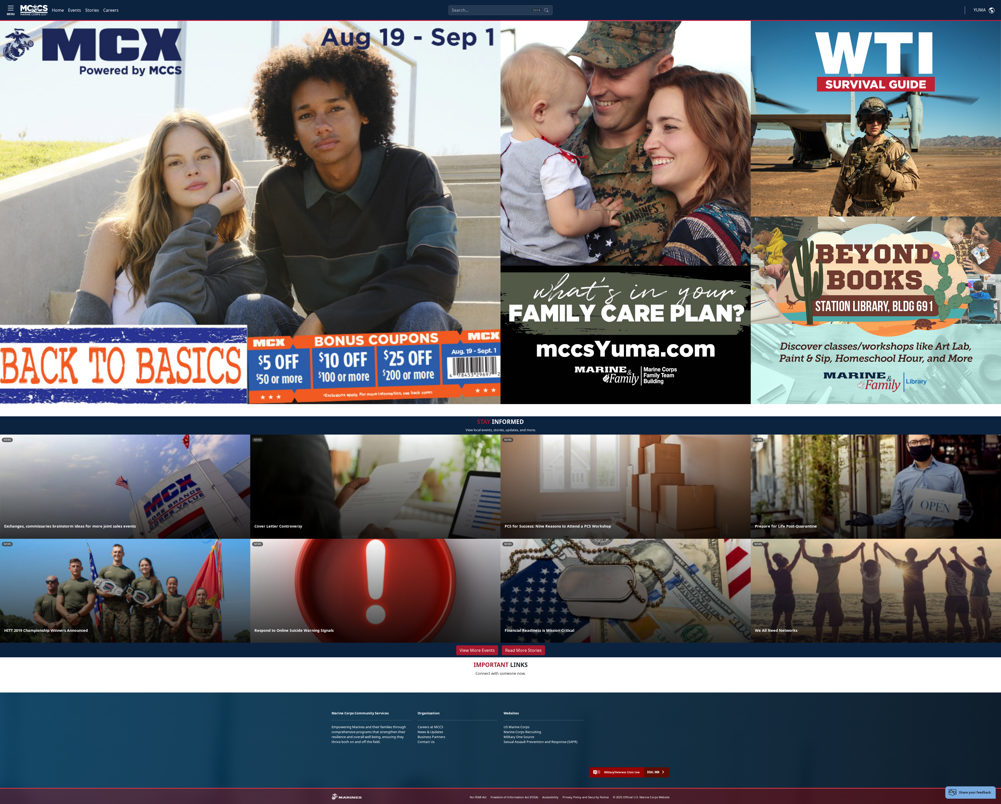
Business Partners (431, 736)
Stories (92, 10)
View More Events (477, 650)
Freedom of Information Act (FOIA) (514, 797)
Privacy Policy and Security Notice (586, 797)
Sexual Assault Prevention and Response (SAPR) (540, 741)
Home (58, 10)
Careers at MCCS (430, 727)
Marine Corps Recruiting (522, 731)
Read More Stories (523, 650)
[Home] (34, 10)
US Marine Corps (516, 727)
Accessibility (550, 797)
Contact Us (426, 741)
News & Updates (430, 731)
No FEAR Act (478, 797)
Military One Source (519, 736)
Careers (111, 10)
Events (74, 10)
